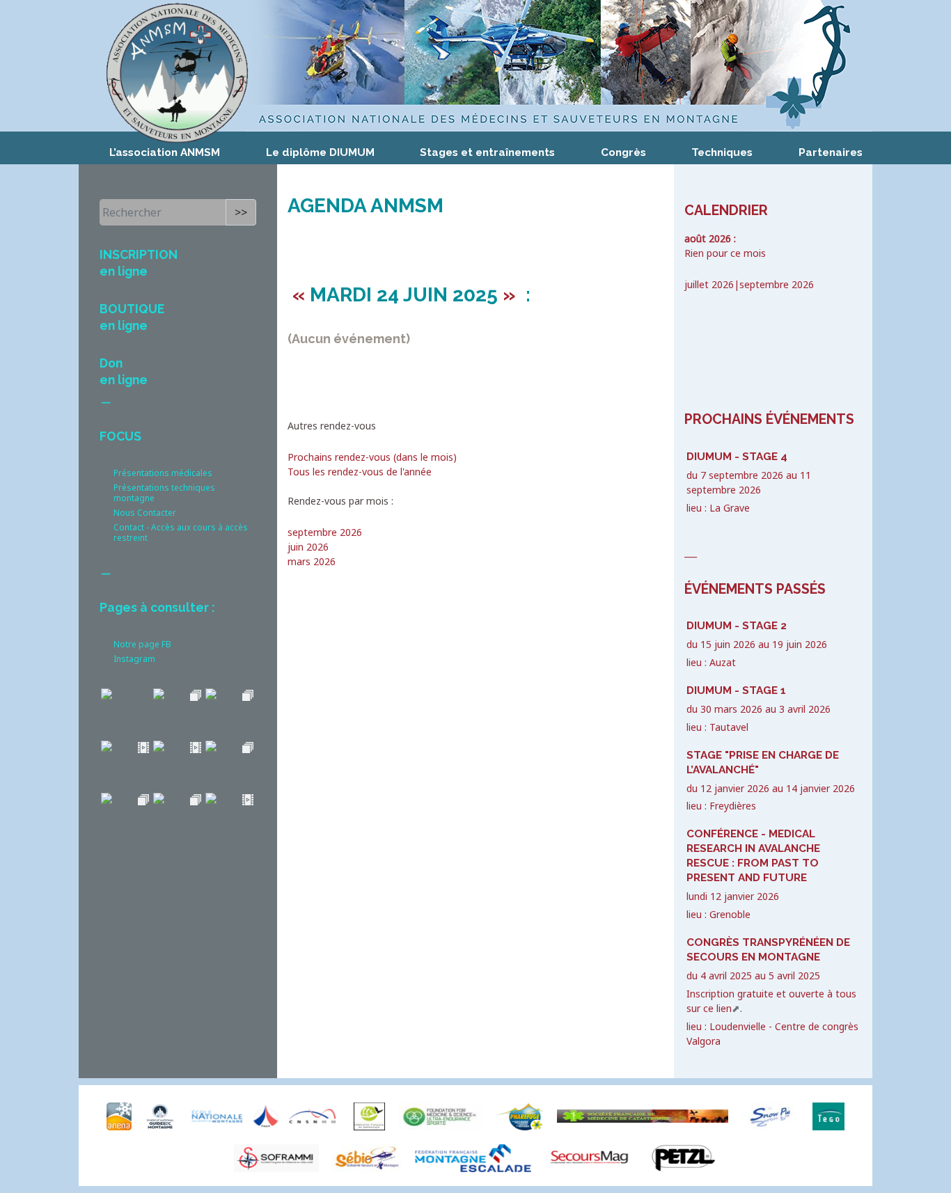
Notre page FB (142, 644)
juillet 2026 (709, 284)
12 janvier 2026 (734, 788)
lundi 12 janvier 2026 (732, 896)
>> (241, 212)
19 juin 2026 (799, 644)
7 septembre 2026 (741, 475)
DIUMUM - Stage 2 (736, 625)
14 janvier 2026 (820, 788)
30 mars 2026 (731, 709)
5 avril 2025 (794, 975)
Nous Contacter (144, 513)
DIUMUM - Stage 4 (736, 456)
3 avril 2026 (805, 709)
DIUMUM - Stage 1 (736, 690)
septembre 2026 (325, 532)
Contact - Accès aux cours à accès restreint (180, 532)
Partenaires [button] (831, 152)
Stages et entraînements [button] (487, 152)
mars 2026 (312, 561)
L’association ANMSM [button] (164, 152)
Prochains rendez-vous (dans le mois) (372, 457)
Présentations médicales (162, 473)
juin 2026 (308, 546)
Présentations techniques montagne (164, 493)
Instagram (134, 659)
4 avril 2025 (726, 975)
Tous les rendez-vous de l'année (360, 471)
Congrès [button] (623, 152)
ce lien (717, 1008)
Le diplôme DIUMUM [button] (320, 152)
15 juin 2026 (727, 644)
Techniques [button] (722, 152)
